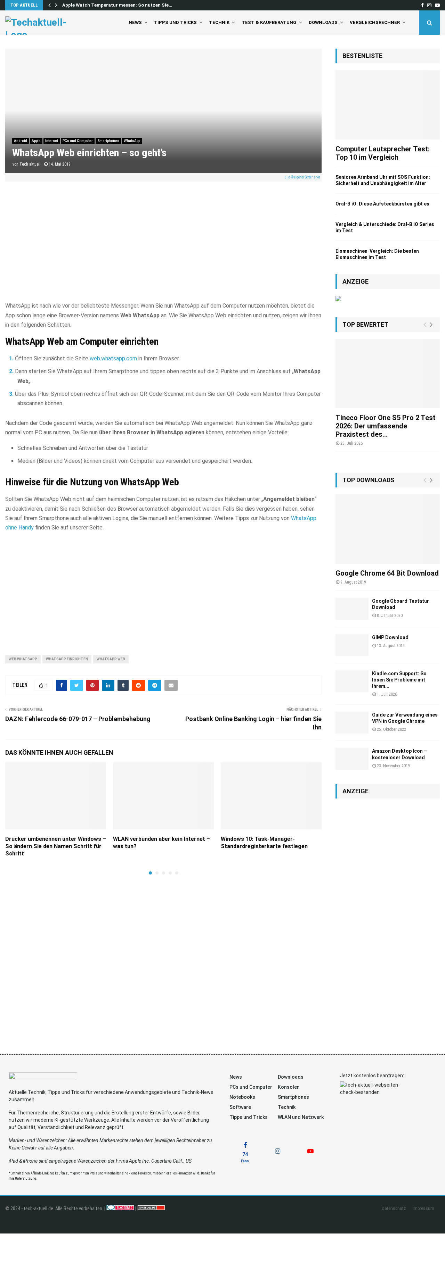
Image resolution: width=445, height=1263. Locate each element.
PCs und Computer (78, 141)
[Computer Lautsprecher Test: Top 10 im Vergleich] (387, 105)
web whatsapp (23, 659)
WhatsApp (132, 141)
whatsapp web (111, 659)
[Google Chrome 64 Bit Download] (387, 529)
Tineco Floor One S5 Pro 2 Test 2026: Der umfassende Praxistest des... (385, 425)
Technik (219, 22)
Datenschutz (394, 1208)
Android (20, 141)
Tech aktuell (30, 164)
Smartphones (108, 141)
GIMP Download (390, 637)
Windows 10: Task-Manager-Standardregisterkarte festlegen (264, 843)
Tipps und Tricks (175, 22)
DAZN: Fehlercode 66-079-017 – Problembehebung (78, 718)
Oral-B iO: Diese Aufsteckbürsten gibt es (382, 204)
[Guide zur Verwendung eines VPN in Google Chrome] (352, 723)
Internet (51, 141)
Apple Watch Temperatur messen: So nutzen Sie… (117, 5)
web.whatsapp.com (113, 358)
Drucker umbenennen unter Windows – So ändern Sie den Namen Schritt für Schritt (55, 846)
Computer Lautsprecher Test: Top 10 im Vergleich (382, 153)
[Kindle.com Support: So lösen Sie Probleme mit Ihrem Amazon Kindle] (352, 681)
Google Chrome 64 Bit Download (387, 573)
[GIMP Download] (352, 645)
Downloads (323, 22)
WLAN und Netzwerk (301, 1117)
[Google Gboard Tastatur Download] (352, 609)
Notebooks (242, 1097)
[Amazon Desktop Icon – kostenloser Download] (352, 759)
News (135, 22)
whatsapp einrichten (67, 659)
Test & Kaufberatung (269, 22)
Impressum (423, 1208)
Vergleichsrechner (375, 22)
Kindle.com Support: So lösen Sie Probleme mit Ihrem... (399, 680)
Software (240, 1107)
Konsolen (289, 1087)
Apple (36, 141)
